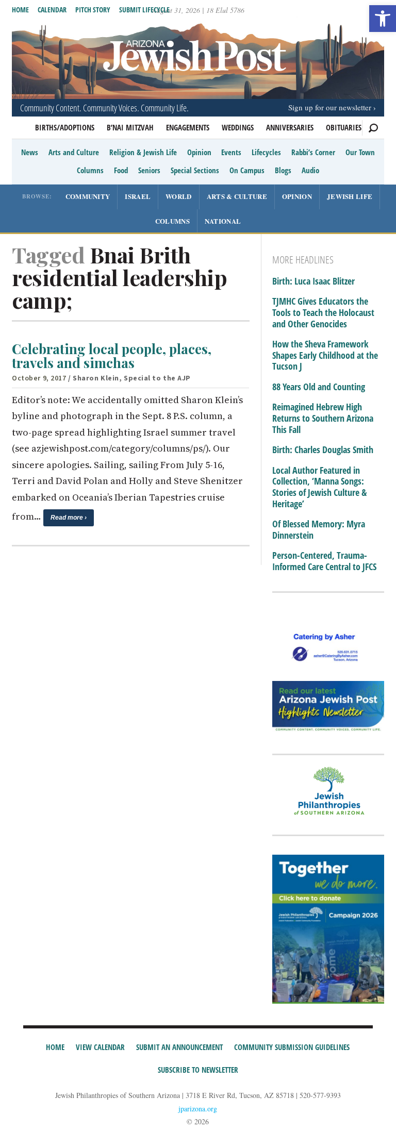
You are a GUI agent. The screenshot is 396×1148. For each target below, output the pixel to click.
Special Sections (195, 170)
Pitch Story (92, 9)
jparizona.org (197, 1108)
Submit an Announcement (179, 1047)
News (29, 152)
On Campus (247, 170)
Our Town (360, 152)
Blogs (283, 170)
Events (231, 152)
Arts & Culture (237, 196)
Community (87, 196)
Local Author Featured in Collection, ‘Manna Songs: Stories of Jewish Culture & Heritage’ (319, 487)
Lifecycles (266, 152)
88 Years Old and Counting (318, 387)
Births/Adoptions (64, 127)
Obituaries (343, 127)
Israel (138, 196)
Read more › (69, 517)
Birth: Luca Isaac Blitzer (313, 281)
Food (121, 170)
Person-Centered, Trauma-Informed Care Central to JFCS (324, 561)
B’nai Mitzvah (130, 127)
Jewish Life (349, 196)
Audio (310, 170)
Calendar (52, 9)
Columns (90, 170)
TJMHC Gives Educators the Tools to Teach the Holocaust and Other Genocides (323, 312)
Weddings (238, 127)
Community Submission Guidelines (292, 1047)
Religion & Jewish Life (143, 152)
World (179, 196)
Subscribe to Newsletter (198, 1069)
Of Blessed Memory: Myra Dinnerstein (318, 530)
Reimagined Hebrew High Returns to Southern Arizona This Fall (322, 418)
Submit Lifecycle (144, 9)
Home (20, 9)
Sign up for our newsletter (329, 107)
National (223, 221)
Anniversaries (290, 127)
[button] (382, 18)
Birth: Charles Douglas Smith (322, 450)
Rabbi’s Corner (313, 152)
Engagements (187, 127)
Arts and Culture (73, 152)
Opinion (199, 152)
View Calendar (100, 1047)
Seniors (149, 170)
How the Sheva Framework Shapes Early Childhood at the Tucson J (325, 355)
